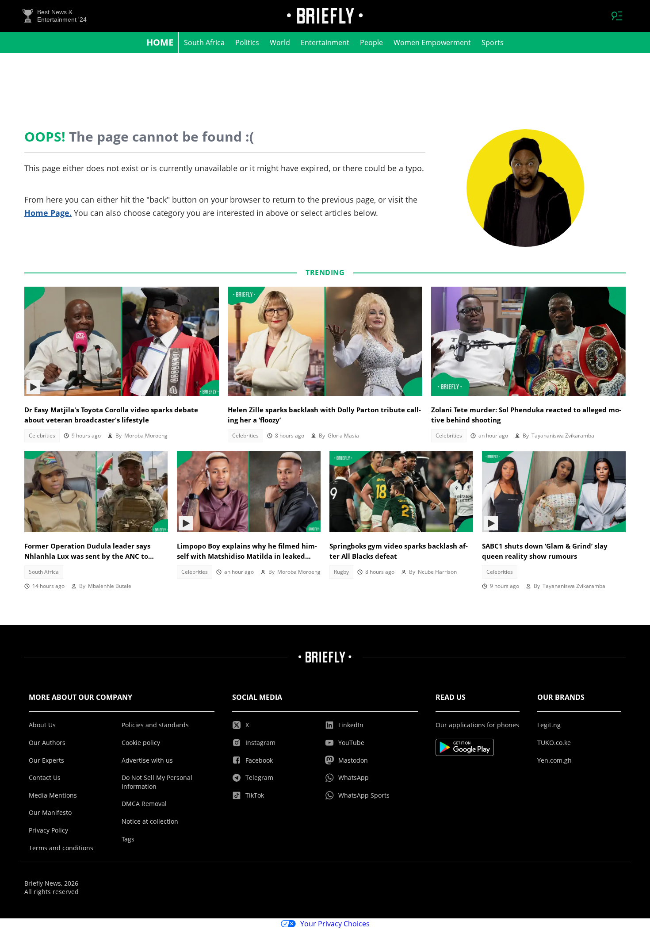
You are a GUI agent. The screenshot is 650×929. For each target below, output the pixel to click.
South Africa (204, 42)
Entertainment (325, 42)
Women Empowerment (432, 42)
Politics (247, 42)
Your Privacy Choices (335, 924)
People (371, 42)
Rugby (341, 572)
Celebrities (42, 435)
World (280, 42)
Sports (493, 42)
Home (159, 42)
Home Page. (48, 212)
